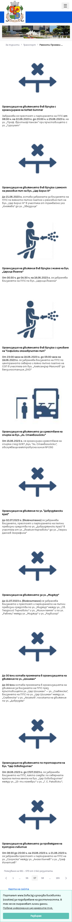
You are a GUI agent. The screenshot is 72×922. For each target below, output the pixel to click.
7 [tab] (65, 34)
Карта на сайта (18, 888)
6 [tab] (61, 34)
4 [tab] (54, 34)
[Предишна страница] (6, 878)
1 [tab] (44, 34)
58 (43, 878)
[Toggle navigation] (65, 5)
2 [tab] (47, 34)
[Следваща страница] (66, 878)
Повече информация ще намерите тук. (28, 907)
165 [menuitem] (59, 878)
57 (36, 878)
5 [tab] (58, 34)
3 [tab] (51, 34)
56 (28, 878)
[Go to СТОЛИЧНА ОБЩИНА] (15, 11)
